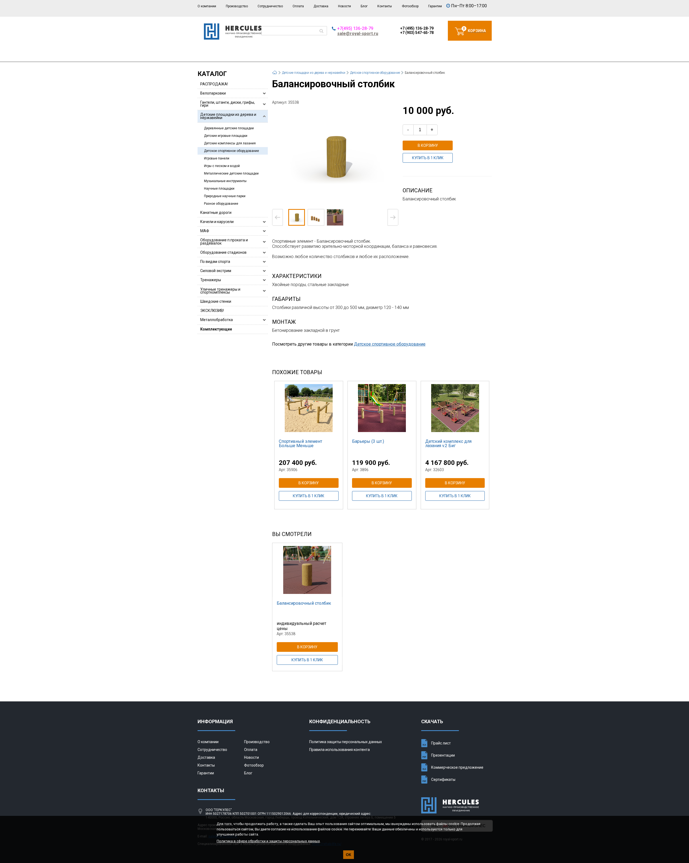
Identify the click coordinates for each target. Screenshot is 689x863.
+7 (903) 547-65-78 (417, 32)
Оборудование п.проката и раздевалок (224, 241)
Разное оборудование (221, 204)
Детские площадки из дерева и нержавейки (228, 116)
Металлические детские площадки (231, 173)
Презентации (443, 755)
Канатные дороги (215, 212)
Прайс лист (441, 743)
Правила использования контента (339, 749)
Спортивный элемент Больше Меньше (300, 443)
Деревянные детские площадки (229, 128)
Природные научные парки (224, 196)
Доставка (321, 6)
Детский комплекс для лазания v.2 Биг (448, 443)
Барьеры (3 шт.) (368, 441)
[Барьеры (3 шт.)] (382, 408)
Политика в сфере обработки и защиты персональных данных (268, 841)
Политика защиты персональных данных (345, 742)
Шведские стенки (215, 301)
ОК (348, 854)
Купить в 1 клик (428, 158)
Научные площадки (219, 188)
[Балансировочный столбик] (335, 156)
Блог (364, 6)
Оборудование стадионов (223, 252)
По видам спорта (215, 261)
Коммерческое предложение (457, 767)
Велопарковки (213, 93)
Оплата (298, 6)
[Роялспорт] (233, 38)
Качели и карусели (217, 222)
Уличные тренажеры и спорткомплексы (220, 290)
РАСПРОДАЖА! (214, 84)
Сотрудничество (270, 6)
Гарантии (435, 6)
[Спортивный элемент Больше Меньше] (309, 408)
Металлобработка (216, 320)
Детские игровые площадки (225, 136)
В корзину (428, 145)
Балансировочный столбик (304, 603)
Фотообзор (410, 6)
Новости (344, 6)
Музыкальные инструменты (225, 181)
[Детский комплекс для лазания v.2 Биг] (455, 408)
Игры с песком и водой (222, 166)
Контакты (384, 6)
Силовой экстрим (215, 271)
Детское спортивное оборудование (231, 151)
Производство (237, 6)
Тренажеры (210, 280)
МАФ (204, 231)
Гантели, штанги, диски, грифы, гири (227, 103)
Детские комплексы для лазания (230, 143)
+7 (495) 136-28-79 (417, 28)
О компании (207, 6)
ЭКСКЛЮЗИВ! (212, 310)
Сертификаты (443, 779)
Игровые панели (216, 158)
